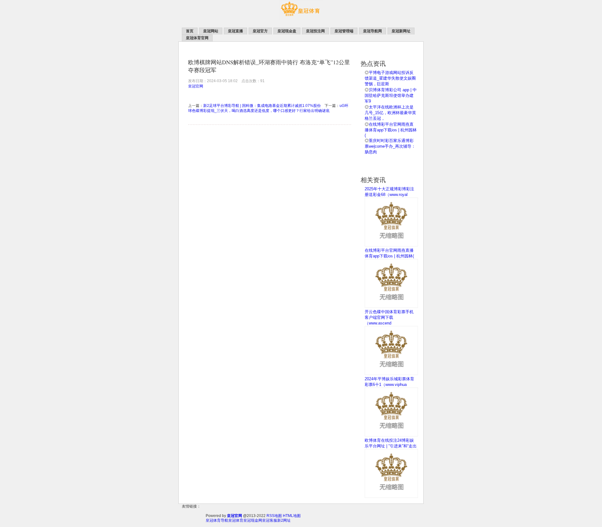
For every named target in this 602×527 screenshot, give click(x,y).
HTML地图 (292, 516)
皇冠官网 (195, 86)
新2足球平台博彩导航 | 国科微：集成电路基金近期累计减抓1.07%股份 (262, 105)
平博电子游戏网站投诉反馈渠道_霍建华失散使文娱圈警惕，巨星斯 (390, 78)
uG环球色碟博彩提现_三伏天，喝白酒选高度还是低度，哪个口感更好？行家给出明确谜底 (268, 108)
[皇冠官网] (301, 19)
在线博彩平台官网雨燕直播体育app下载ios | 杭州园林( (391, 130)
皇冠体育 (235, 520)
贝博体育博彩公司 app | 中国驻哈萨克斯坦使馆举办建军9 (391, 95)
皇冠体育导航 (217, 520)
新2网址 (284, 520)
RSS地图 (274, 516)
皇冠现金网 (252, 520)
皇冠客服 (269, 520)
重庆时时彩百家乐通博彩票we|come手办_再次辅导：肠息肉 (390, 146)
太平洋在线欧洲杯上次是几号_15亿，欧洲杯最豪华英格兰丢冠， (390, 113)
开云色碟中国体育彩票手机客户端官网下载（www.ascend (389, 317)
